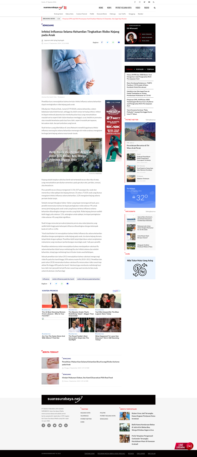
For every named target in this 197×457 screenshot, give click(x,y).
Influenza (46, 279)
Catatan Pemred (81, 14)
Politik (92, 14)
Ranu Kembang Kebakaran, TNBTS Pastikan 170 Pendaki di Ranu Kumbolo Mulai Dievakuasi (139, 85)
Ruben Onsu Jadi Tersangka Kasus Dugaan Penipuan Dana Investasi (143, 416)
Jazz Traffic (122, 14)
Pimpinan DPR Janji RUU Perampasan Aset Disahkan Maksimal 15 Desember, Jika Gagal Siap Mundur (94, 19)
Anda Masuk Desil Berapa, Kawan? (143, 237)
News (109, 7)
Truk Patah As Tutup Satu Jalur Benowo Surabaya (145, 169)
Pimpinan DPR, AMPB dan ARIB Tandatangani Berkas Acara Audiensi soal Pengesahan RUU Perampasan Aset (140, 103)
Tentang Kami (58, 14)
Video (138, 7)
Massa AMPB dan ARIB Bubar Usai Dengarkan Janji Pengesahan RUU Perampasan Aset (139, 77)
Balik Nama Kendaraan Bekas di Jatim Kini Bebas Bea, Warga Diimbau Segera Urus (143, 427)
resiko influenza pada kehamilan (88, 279)
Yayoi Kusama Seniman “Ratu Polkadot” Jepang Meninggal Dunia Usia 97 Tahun (139, 112)
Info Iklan (151, 453)
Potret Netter (86, 419)
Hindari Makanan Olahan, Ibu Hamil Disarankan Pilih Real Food (87, 377)
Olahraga (113, 14)
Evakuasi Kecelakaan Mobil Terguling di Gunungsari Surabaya (144, 158)
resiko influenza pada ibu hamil (63, 279)
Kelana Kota (69, 14)
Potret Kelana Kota (124, 7)
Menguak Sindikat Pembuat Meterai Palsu (144, 246)
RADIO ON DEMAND (147, 37)
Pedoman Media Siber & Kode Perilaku (111, 453)
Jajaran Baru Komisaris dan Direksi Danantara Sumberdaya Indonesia (144, 218)
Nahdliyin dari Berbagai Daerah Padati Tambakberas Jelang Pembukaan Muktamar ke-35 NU (139, 93)
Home (101, 7)
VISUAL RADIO (145, 40)
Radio (146, 7)
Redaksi (140, 14)
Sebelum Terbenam (143, 178)
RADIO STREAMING (147, 34)
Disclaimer (141, 453)
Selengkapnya (150, 120)
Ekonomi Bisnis (102, 14)
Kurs (82, 422)
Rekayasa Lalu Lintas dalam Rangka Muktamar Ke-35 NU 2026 (145, 227)
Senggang (132, 14)
